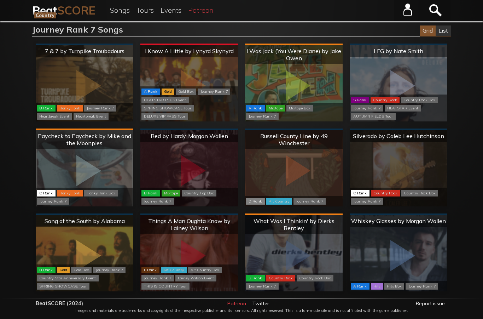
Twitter (260, 303)
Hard (294, 44)
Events (171, 10)
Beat (64, 10)
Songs (120, 10)
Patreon (201, 10)
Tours (145, 10)
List (443, 30)
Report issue (430, 303)
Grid (428, 30)
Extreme (189, 44)
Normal (84, 44)
